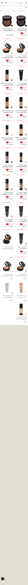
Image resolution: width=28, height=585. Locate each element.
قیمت (7, 11)
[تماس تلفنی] (2, 578)
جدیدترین (22, 11)
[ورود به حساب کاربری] (6, 2)
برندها (14, 11)
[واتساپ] (2, 582)
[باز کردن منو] (25, 3)
